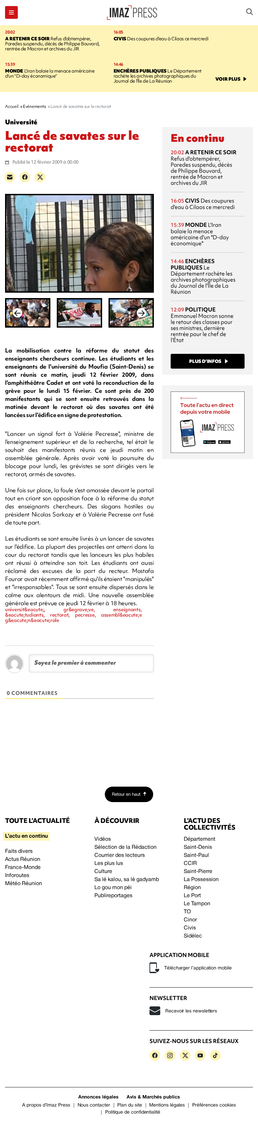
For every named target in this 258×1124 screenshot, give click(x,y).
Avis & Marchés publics (153, 1097)
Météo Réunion (23, 883)
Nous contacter (94, 1105)
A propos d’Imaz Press (46, 1105)
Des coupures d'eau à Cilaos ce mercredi (161, 39)
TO (187, 912)
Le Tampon (197, 904)
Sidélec (193, 936)
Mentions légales (167, 1105)
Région (192, 887)
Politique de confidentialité (132, 1112)
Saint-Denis (198, 847)
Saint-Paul (196, 855)
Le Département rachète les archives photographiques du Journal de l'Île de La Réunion (158, 76)
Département (199, 839)
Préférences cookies (214, 1105)
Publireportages (113, 895)
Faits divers (19, 851)
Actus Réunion (22, 859)
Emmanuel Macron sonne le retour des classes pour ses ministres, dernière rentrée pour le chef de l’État (202, 325)
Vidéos (102, 839)
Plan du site (129, 1105)
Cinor (190, 920)
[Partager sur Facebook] (24, 177)
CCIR (190, 863)
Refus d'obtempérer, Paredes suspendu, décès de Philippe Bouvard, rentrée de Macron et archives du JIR (52, 44)
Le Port (192, 895)
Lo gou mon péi (113, 887)
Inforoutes (17, 875)
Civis (190, 928)
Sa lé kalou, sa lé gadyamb (126, 879)
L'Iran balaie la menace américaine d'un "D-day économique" (49, 73)
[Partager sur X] (40, 177)
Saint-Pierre (198, 871)
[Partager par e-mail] (9, 177)
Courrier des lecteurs (119, 855)
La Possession (201, 879)
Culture (103, 871)
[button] (11, 12)
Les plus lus (108, 863)
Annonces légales (98, 1097)
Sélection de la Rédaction (125, 847)
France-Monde (23, 867)
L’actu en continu (26, 836)
